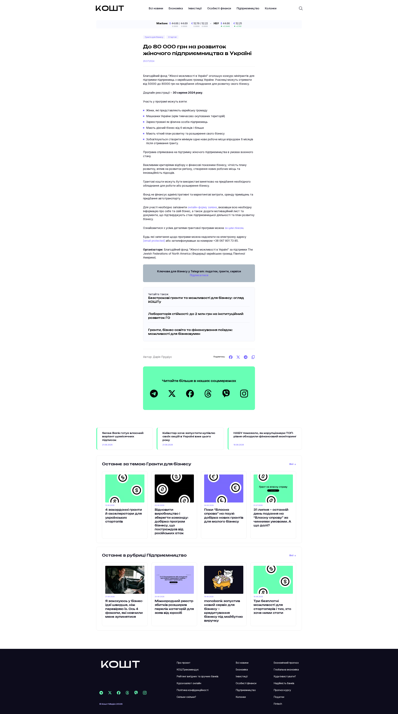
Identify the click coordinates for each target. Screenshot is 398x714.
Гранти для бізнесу (154, 37)
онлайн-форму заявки (202, 207)
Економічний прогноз (286, 662)
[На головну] (120, 664)
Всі (291, 464)
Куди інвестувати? (285, 676)
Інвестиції (195, 8)
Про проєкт (183, 662)
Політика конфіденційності (192, 690)
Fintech (278, 703)
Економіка (176, 8)
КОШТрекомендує (188, 669)
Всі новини (156, 8)
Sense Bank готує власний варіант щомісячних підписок (122, 436)
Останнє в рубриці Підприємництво (144, 555)
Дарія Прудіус (162, 356)
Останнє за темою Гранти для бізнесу (146, 464)
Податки (279, 696)
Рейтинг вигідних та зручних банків (197, 676)
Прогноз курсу (282, 690)
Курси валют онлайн (189, 683)
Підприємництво (248, 8)
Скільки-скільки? (186, 696)
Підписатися (199, 275)
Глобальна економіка (286, 669)
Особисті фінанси (219, 8)
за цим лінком (234, 228)
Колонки (270, 8)
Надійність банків (284, 683)
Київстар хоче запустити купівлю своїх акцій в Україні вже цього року (188, 436)
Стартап (172, 37)
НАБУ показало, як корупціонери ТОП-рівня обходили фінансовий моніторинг (265, 435)
